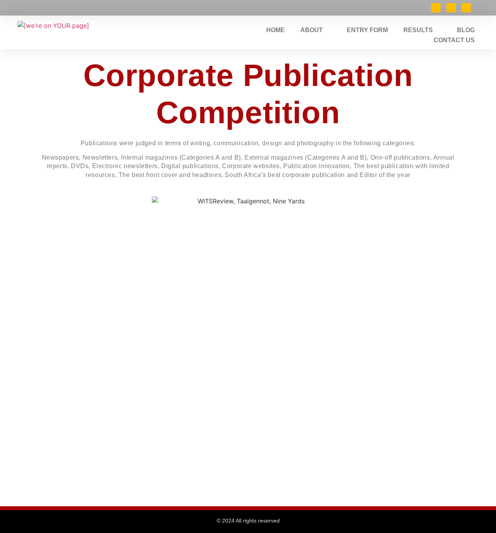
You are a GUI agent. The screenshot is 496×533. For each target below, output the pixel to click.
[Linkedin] (451, 7)
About (311, 30)
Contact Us (454, 40)
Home (275, 30)
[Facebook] (436, 7)
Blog (466, 30)
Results (418, 30)
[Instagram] (466, 7)
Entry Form (367, 30)
